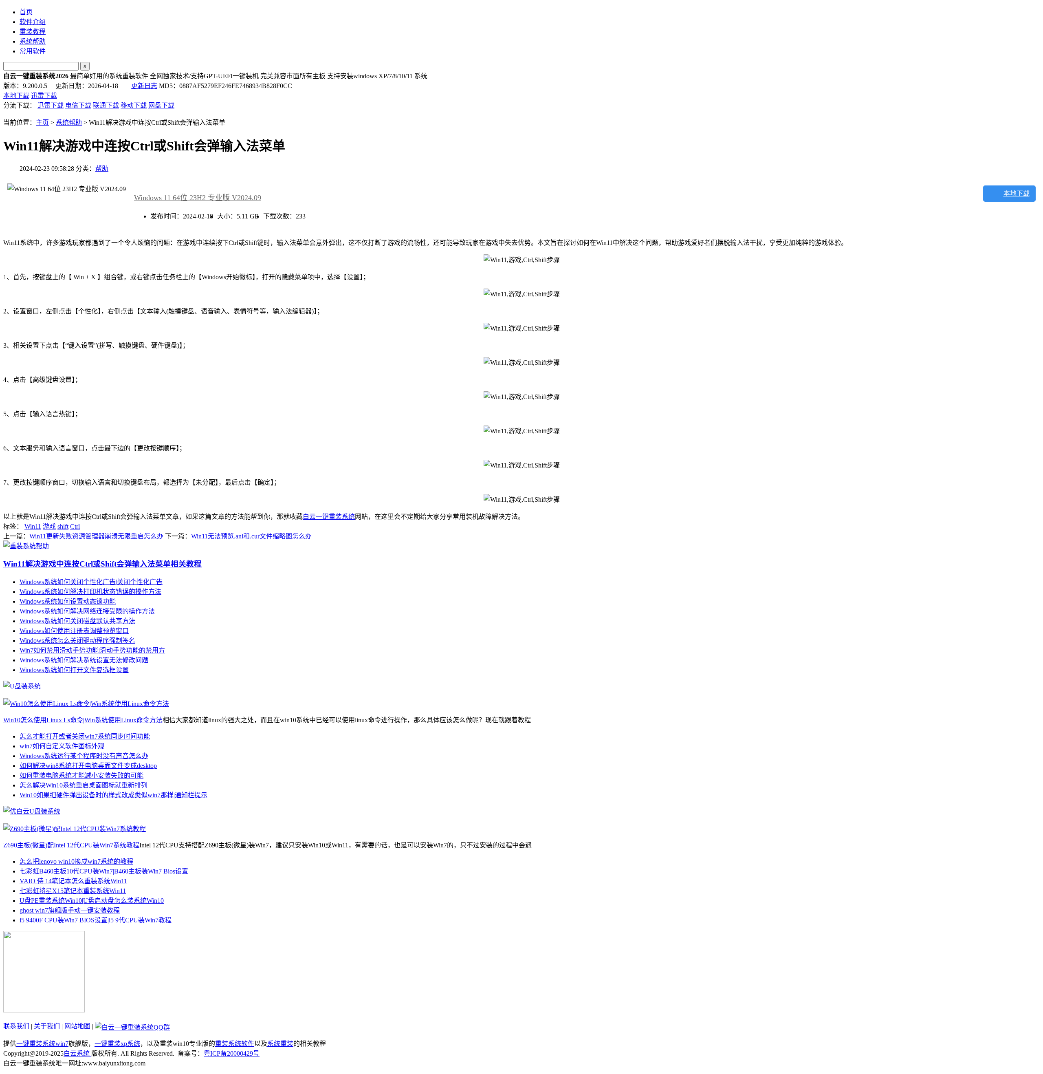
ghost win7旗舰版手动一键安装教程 (70, 910)
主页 (42, 122)
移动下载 (134, 105)
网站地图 (77, 1026)
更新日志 (144, 85)
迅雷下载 (44, 95)
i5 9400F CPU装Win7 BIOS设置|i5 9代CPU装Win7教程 (96, 920)
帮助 (101, 168)
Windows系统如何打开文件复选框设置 (74, 669)
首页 (26, 12)
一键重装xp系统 (117, 1043)
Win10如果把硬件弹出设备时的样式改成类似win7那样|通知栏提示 (113, 795)
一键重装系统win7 (42, 1043)
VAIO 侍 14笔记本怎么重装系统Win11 (73, 881)
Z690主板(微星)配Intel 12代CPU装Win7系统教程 (71, 845)
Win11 (32, 526)
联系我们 (16, 1026)
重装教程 (33, 31)
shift (62, 526)
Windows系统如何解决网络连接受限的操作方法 (87, 611)
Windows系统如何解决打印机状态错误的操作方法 (90, 591)
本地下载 (16, 95)
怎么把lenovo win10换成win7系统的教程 (76, 861)
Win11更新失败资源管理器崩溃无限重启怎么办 (96, 536)
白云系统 (77, 1053)
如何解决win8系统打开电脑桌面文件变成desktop (88, 765)
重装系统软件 (234, 1043)
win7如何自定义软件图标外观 (62, 746)
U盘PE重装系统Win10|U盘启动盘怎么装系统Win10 (92, 900)
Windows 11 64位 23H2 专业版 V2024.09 (197, 198)
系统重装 (280, 1043)
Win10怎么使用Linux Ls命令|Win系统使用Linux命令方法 (83, 720)
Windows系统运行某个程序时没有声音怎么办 (84, 755)
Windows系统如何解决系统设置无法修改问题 (84, 660)
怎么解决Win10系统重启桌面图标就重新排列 (83, 785)
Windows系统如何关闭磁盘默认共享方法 (77, 620)
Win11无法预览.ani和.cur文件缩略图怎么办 (251, 536)
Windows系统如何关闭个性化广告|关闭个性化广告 (91, 581)
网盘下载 (161, 105)
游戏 (49, 526)
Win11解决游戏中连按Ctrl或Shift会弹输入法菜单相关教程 (102, 564)
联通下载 (106, 105)
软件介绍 (33, 21)
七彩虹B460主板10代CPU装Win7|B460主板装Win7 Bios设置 (104, 871)
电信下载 (78, 105)
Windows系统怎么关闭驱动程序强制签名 (77, 640)
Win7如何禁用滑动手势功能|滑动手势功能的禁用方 (92, 650)
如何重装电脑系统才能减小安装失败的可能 (81, 775)
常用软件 (33, 51)
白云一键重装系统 (329, 516)
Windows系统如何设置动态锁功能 (68, 601)
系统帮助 (33, 41)
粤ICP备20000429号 (232, 1053)
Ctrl (75, 526)
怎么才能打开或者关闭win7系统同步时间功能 (85, 736)
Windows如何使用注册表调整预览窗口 (74, 630)
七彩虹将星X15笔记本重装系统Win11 (73, 890)
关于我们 (47, 1026)
